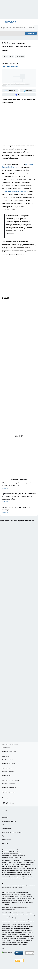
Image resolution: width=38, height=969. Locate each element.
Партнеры (5, 843)
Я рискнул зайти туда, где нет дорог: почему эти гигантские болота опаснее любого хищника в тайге (19, 497)
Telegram (4, 810)
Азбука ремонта (6, 28)
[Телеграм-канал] (28, 90)
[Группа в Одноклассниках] (6, 803)
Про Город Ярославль (8, 763)
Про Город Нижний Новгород (10, 780)
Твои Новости (6, 747)
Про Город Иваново (7, 759)
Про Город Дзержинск (8, 783)
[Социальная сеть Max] (19, 94)
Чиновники (8, 56)
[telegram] (23, 435)
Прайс (4, 836)
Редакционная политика (9, 821)
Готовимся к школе (19, 28)
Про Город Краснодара (8, 792)
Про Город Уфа (6, 775)
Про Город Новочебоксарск (10, 744)
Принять (31, 33)
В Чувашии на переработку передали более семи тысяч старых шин (18, 485)
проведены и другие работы (14, 191)
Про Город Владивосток (9, 787)
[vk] (16, 435)
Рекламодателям (7, 839)
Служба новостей (10, 66)
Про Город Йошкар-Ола (9, 751)
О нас (3, 814)
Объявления (5, 825)
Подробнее (6, 904)
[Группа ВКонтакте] (10, 90)
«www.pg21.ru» (16, 849)
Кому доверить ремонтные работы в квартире (15, 509)
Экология (20, 56)
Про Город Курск (7, 768)
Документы (31, 28)
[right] (36, 28)
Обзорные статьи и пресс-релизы (11, 832)
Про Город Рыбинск (7, 771)
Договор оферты (7, 828)
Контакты (5, 817)
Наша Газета (5, 756)
